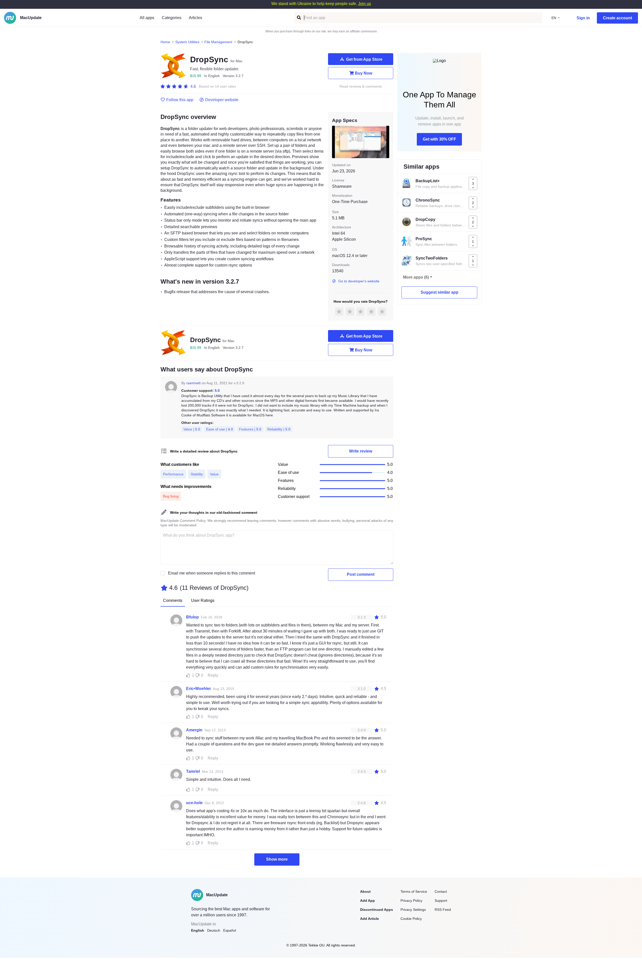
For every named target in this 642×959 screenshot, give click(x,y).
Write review (360, 451)
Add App (367, 900)
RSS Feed (443, 909)
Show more (277, 859)
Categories (171, 17)
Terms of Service (413, 891)
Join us (364, 3)
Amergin (194, 730)
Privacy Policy (411, 900)
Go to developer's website (358, 281)
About (365, 891)
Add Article (369, 918)
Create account (617, 18)
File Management (218, 42)
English (197, 930)
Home (165, 42)
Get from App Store (364, 59)
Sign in (583, 18)
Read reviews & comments (361, 86)
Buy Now (363, 73)
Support (441, 900)
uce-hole (194, 802)
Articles (195, 17)
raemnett (193, 383)
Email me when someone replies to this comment (211, 573)
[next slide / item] (385, 142)
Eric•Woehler (198, 688)
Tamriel (193, 771)
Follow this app (179, 100)
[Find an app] (298, 18)
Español (229, 930)
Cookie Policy (411, 918)
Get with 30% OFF (439, 139)
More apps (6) (416, 277)
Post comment (360, 574)
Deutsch (213, 930)
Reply (213, 675)
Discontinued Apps (376, 909)
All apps (147, 17)
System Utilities (187, 42)
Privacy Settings (413, 909)
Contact (441, 891)
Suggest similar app (439, 292)
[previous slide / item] (335, 142)
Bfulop (192, 617)
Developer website (221, 100)
